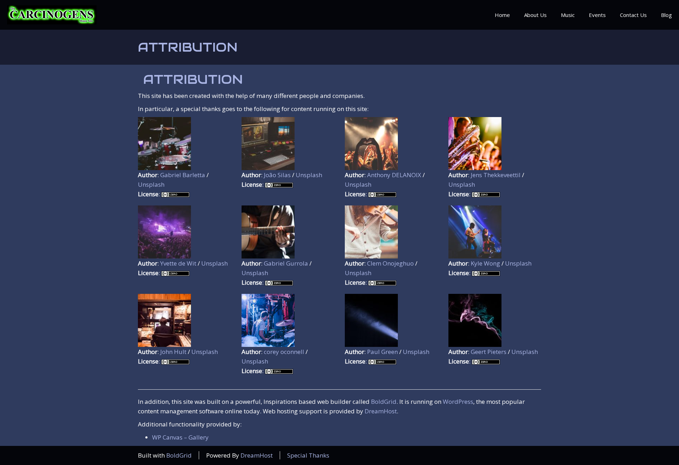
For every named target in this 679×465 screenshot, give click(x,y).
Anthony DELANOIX (394, 175)
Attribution (188, 47)
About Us (535, 14)
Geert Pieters (488, 352)
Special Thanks (308, 455)
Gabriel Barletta (182, 175)
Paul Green (382, 352)
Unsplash (151, 184)
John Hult (173, 352)
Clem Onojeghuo (390, 263)
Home (502, 14)
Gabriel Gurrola (286, 263)
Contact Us (633, 14)
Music (568, 14)
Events (597, 14)
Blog (666, 14)
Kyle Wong (485, 263)
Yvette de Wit (178, 263)
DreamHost (381, 411)
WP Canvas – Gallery (180, 437)
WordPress (458, 401)
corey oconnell (284, 352)
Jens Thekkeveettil (496, 175)
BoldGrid (383, 401)
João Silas (277, 175)
